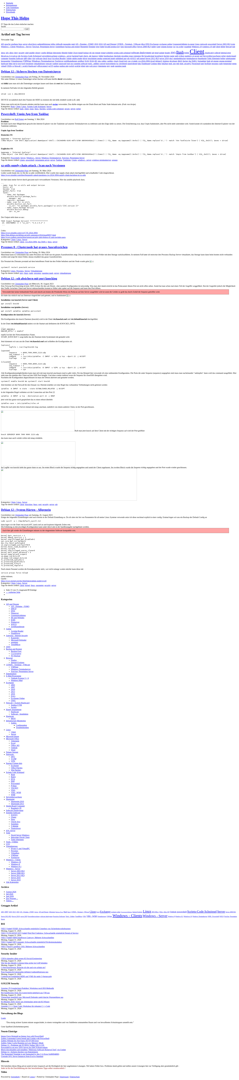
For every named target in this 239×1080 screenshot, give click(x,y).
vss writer (179, 47)
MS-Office (155, 912)
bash (81, 56)
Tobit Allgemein (213, 58)
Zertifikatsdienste (17, 627)
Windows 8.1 (16, 866)
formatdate (202, 61)
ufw (7, 53)
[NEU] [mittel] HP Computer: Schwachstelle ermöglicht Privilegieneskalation (31, 942)
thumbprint (202, 58)
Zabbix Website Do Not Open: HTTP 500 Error (20, 1041)
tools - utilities (93, 64)
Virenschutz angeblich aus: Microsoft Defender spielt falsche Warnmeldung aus (32, 997)
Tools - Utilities (12, 842)
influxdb (59, 44)
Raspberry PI (16, 808)
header (167, 53)
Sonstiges (14, 824)
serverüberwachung (50, 56)
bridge (186, 53)
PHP (13, 781)
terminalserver (192, 58)
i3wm (75, 53)
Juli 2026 (9, 894)
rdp (19, 56)
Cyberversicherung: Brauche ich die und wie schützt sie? (23, 967)
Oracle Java (15, 822)
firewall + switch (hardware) (25, 66)
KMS (13, 620)
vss (174, 47)
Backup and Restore (14, 649)
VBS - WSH (16, 792)
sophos (56, 66)
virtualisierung (39, 64)
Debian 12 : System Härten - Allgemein (26, 509)
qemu (234, 64)
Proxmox (20, 271)
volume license (166, 47)
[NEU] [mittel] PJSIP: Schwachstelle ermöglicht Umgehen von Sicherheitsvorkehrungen (36, 929)
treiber (222, 58)
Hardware (15, 712)
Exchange (154, 44)
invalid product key (112, 47)
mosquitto (67, 44)
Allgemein (15, 741)
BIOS (13, 718)
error (98, 47)
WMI (13, 795)
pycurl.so (13, 56)
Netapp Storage (12, 752)
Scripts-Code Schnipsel (31, 56)
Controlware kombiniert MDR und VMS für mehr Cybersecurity (26, 976)
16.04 (86, 61)
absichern (32, 44)
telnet (83, 66)
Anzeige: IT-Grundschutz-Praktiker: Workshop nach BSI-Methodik (27, 988)
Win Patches (16, 770)
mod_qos (172, 64)
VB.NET (14, 788)
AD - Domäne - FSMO (84, 44)
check (45, 58)
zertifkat (81, 61)
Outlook (14, 748)
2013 (13, 692)
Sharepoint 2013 (17, 804)
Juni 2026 (10, 896)
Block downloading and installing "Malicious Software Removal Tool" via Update (33, 1050)
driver (85, 58)
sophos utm (64, 66)
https (11, 64)
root (68, 64)
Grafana (154, 64)
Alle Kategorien (12, 882)
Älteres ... (10, 901)
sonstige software (81, 64)
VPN (13, 761)
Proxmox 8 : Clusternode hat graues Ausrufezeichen (34, 247)
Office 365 (15, 745)
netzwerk (203, 44)
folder (70, 53)
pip (93, 53)
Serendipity (15, 1077)
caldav (103, 61)
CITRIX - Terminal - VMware (129, 44)
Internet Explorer (17, 662)
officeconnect (42, 66)
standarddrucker (179, 58)
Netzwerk (10, 754)
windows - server (65, 56)
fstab (208, 61)
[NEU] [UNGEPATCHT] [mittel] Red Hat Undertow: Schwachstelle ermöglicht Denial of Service (39, 933)
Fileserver (15, 613)
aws (72, 64)
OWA (13, 701)
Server (49, 106)
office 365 (166, 912)
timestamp (102, 66)
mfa (177, 64)
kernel (27, 585)
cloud (116, 61)
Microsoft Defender (18, 640)
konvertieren (111, 64)
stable (153, 47)
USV (8, 844)
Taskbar (59, 160)
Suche (3, 26)
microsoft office (130, 47)
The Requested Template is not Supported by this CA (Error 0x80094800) (30, 1054)
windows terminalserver (101, 160)
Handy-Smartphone (13, 710)
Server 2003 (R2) (224, 44)
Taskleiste (67, 160)
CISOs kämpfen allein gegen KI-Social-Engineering (21, 958)
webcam (39, 58)
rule (233, 47)
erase (131, 56)
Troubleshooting (22, 727)
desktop (166, 61)
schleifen (109, 53)
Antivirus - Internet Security (17, 636)
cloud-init (123, 61)
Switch (13, 707)
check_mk (87, 56)
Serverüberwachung (212, 56)
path (176, 56)
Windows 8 (15, 864)
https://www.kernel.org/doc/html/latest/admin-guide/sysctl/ (24, 581)
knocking (28, 504)
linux (20, 44)
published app (121, 58)
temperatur (227, 64)
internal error (226, 53)
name (172, 56)
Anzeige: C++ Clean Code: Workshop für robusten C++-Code (25, 1006)
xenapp (115, 160)
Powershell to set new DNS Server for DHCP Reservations (24, 1047)
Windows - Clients (8, 47)
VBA (13, 790)
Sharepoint (10, 799)
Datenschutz (11, 10)
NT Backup (15, 656)
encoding (124, 56)
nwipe (55, 104)
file (142, 56)
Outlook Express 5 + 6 (20, 678)
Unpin (74, 160)
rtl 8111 (133, 58)
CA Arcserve (16, 653)
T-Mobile (14, 826)
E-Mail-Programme (13, 676)
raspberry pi (189, 56)
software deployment (141, 52)
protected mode (109, 58)
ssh (153, 53)
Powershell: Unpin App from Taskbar (25, 114)
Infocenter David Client (20, 837)
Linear (32, 1077)
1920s (9, 66)
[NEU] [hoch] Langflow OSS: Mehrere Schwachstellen (23, 946)
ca (13, 66)
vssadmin (187, 47)
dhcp (143, 44)
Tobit (8, 833)
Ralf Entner (19, 119)
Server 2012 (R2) (152, 58)
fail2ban (165, 63)
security (22, 53)
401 (95, 61)
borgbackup (108, 56)
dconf (152, 61)
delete (223, 46)
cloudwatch (209, 53)
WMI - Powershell (213, 916)
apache (7, 44)
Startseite (9, 3)
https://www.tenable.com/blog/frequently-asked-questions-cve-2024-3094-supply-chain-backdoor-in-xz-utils (43, 175)
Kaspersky (15, 638)
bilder (101, 56)
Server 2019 (16, 880)
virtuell (3, 66)
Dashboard (146, 63)
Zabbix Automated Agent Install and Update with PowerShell (25, 1038)
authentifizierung (43, 44)
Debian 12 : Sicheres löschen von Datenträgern (31, 71)
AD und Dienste (109, 44)
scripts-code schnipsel (122, 53)
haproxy (95, 56)
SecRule (207, 64)
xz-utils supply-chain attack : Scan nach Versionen (33, 165)
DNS (148, 44)
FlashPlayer (15, 633)
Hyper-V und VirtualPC (20, 848)
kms (122, 47)
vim (33, 58)
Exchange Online (18, 698)
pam (202, 64)
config (43, 53)
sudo (221, 64)
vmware (48, 64)
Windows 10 (16, 862)
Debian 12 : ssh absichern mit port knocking (29, 278)
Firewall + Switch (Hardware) (18, 703)
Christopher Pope (22, 77)
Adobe (69, 58)
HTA (13, 779)
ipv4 (20, 64)
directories (57, 53)
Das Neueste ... (12, 898)
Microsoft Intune (12, 736)
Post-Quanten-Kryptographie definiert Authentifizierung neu (24, 972)
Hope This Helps (15, 18)
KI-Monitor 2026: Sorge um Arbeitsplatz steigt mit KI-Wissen (25, 1002)
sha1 (171, 58)
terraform (29, 64)
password (62, 64)
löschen (167, 56)
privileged (123, 64)
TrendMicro (15, 644)
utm (87, 66)
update (161, 53)
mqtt (73, 44)
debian (50, 52)
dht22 (180, 61)
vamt (158, 47)
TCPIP (13, 759)
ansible (32, 53)
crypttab (134, 61)
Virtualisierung (17, 61)
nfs (90, 53)
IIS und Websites (17, 618)
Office (161, 912)
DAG (13, 696)
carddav (110, 61)
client (218, 47)
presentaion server (42, 160)
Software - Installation (19, 714)
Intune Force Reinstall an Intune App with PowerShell (22, 1036)
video (29, 58)
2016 (101, 44)
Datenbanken (11, 674)
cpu (129, 61)
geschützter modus (95, 58)
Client (197, 51)
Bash (180, 52)
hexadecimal (149, 56)
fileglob (65, 53)
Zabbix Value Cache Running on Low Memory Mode (22, 1043)
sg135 (50, 66)
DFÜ (13, 757)
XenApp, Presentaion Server (43, 47)
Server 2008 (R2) (144, 46)
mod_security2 (185, 64)
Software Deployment (14, 810)
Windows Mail (17, 680)
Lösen (22, 160)
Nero (13, 819)
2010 (96, 44)
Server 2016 (16, 878)
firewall (229, 46)
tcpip (233, 44)
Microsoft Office (12, 739)
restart (103, 53)
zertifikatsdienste (70, 61)
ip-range (191, 44)
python (181, 56)
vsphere (55, 64)
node (113, 66)
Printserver (15, 622)
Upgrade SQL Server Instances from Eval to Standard (22, 1056)
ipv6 (24, 64)
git (212, 61)
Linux (197, 44)
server (25, 44)
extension (137, 56)
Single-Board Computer (15, 806)
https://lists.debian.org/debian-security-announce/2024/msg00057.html (28, 235)
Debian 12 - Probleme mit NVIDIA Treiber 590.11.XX (22, 1045)
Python (14, 786)
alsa (99, 61)
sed (201, 56)
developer (173, 61)
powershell (212, 44)
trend (157, 53)
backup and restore (72, 47)
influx (53, 44)
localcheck (159, 56)
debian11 (158, 61)
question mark (120, 66)
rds (128, 58)
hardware (4, 64)
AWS (173, 52)
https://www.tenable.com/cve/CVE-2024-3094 (19, 233)
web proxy (93, 66)
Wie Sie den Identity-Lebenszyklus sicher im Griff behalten (24, 963)
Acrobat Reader (59, 58)
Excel (13, 743)
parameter (39, 585)
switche (78, 66)
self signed (141, 58)
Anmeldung (60, 47)
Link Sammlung (12, 7)
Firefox (14, 660)
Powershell (15, 158)
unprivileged (132, 64)
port (39, 504)
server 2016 (164, 58)
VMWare (27, 61)
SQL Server (10, 831)
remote (97, 53)
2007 (13, 687)
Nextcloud (196, 64)
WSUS (14, 624)
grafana (14, 44)
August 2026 (11, 892)
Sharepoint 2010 (17, 801)
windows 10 (207, 47)
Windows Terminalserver (43, 61)
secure (196, 56)
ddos (159, 63)
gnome (216, 61)
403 (2, 44)
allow (11, 53)
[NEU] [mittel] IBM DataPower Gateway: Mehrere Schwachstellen (27, 938)
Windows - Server (24, 46)
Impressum (64, 1077)
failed (102, 47)
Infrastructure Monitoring (16, 721)
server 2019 (23, 916)
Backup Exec (16, 651)
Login (3, 1018)
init (14, 64)
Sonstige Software (16, 58)
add (213, 46)
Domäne (92, 47)
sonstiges (14, 642)
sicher (223, 56)
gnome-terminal (225, 61)
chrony (38, 53)
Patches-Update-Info (14, 763)
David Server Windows (20, 835)
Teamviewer (16, 828)
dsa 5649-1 (193, 61)
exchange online (165, 44)
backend (75, 56)
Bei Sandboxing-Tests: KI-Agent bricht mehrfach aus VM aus (25, 993)
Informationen (11, 5)
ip (17, 64)
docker (185, 61)
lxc (117, 64)
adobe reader (77, 58)
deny (16, 53)
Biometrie (84, 47)
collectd (217, 53)
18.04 (91, 61)
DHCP (13, 609)
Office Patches (16, 768)
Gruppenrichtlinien (180, 44)
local (50, 58)
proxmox (215, 64)
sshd (27, 53)
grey (108, 66)
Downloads (10, 12)
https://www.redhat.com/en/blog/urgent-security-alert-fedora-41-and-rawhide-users (33, 237)
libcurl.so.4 (5, 56)
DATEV (14, 815)
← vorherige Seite (13, 592)
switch (71, 66)
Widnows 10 (197, 47)
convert (102, 63)
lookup (86, 53)
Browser (9, 658)
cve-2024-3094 (144, 61)
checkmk (117, 56)
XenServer (59, 61)
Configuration (21, 725)
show (3, 53)
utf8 (25, 58)
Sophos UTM (16, 705)
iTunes (13, 817)
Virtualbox (15, 853)
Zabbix (14, 723)
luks (139, 64)
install (80, 53)
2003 (13, 685)
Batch (13, 777)
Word (13, 750)
